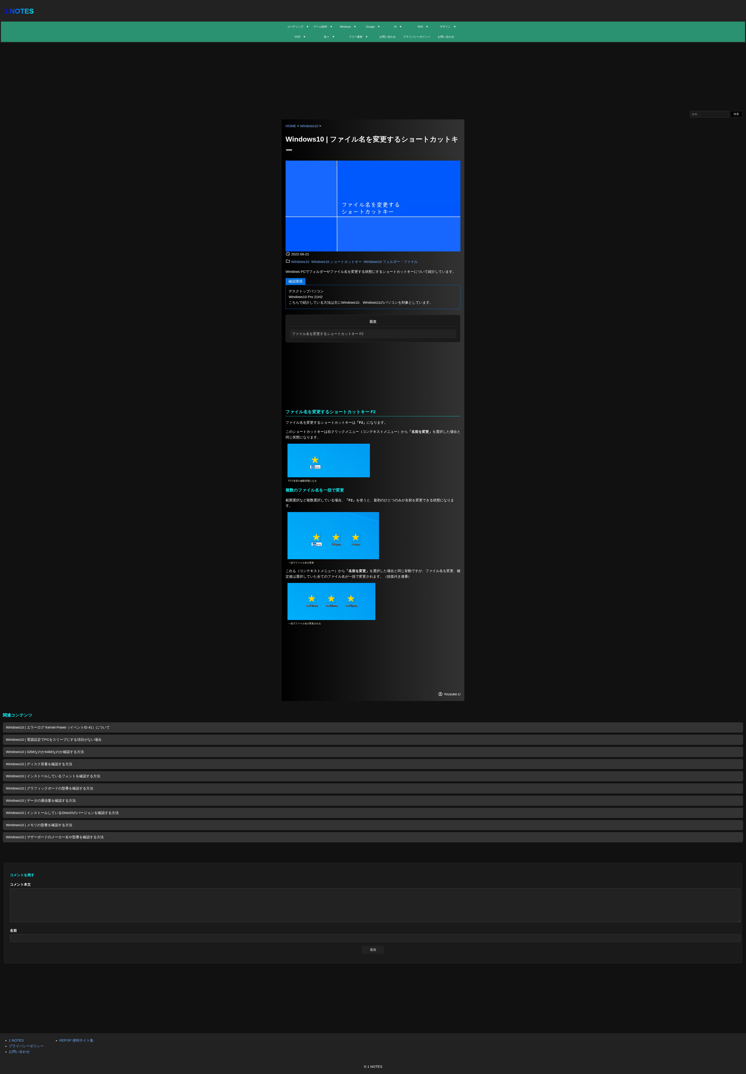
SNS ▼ (422, 26)
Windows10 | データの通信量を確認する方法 (41, 801)
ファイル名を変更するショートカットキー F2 (327, 334)
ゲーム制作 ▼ (323, 26)
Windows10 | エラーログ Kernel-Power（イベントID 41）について (58, 727)
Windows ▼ (348, 26)
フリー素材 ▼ (358, 36)
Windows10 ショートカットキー (336, 262)
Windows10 (309, 126)
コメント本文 (20, 884)
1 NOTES (19, 11)
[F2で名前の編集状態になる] (329, 476)
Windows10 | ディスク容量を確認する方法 (39, 764)
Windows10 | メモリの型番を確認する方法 (39, 825)
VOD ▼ (300, 36)
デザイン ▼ (448, 26)
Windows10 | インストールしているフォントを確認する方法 (53, 776)
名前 (13, 930)
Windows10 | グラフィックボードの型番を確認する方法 (49, 788)
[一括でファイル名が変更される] (331, 619)
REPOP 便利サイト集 (76, 1040)
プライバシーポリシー (416, 36)
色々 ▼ (329, 36)
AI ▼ (398, 26)
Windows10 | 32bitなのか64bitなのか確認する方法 (45, 752)
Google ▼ (373, 26)
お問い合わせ (387, 36)
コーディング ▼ (298, 26)
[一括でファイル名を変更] (333, 558)
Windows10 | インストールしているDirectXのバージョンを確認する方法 (62, 813)
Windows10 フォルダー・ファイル (391, 262)
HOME (291, 126)
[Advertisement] (373, 76)
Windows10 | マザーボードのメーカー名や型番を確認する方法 (55, 837)
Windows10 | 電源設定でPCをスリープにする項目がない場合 (54, 740)
